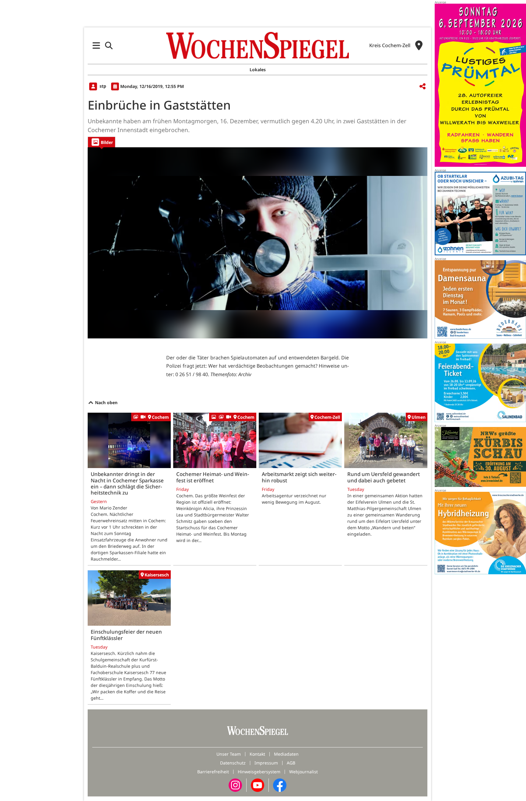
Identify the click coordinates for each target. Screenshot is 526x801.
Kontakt (257, 754)
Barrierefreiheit (213, 772)
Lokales (258, 69)
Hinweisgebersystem (259, 772)
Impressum (266, 763)
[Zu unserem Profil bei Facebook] (279, 785)
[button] (96, 45)
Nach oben (105, 402)
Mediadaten (286, 754)
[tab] (101, 142)
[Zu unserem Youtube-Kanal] (257, 785)
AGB (291, 763)
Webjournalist (303, 772)
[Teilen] (422, 86)
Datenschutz (233, 763)
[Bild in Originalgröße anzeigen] (257, 242)
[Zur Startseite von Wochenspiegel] (257, 45)
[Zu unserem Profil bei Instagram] (235, 785)
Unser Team (228, 754)
